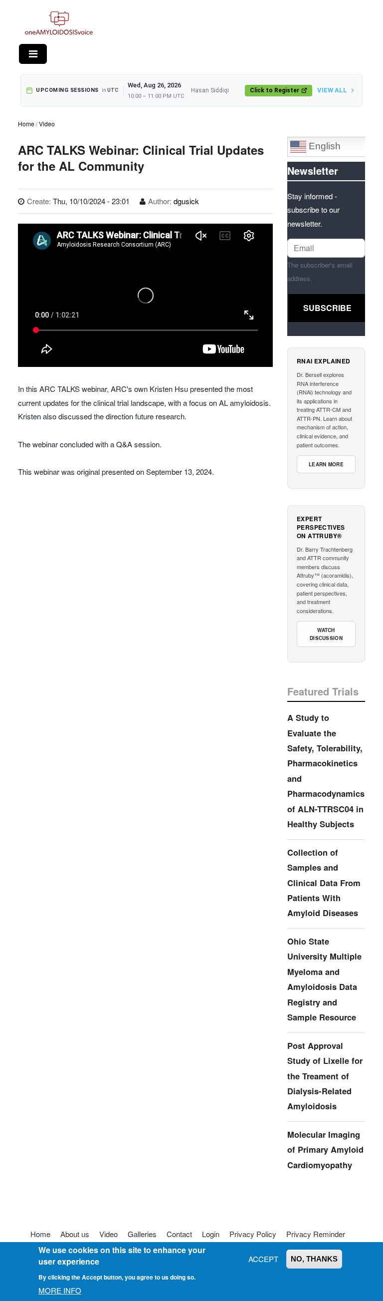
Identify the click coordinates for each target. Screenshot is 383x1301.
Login (210, 1234)
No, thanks (314, 1259)
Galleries (142, 1234)
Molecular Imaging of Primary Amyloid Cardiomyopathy (325, 1149)
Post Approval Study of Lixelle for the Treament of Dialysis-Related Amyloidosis (325, 1075)
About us (74, 1234)
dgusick (186, 201)
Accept (263, 1259)
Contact (179, 1234)
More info (59, 1290)
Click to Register (274, 90)
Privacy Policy (252, 1234)
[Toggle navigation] (33, 54)
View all (332, 90)
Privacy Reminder (315, 1234)
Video (47, 123)
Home (26, 123)
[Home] (59, 23)
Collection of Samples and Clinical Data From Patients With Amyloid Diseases (324, 882)
